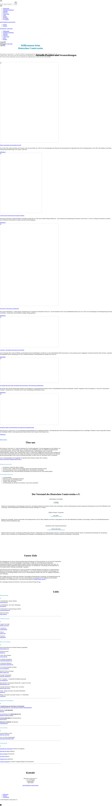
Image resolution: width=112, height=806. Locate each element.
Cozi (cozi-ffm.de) (4, 668)
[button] (30, 597)
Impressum (5, 794)
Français (5, 26)
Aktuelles (5, 34)
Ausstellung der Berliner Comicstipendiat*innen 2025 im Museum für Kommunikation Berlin (17, 427)
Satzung (5, 795)
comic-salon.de (3, 656)
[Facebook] (1, 805)
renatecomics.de (4, 602)
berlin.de (2, 711)
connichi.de (3, 696)
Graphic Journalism (4, 761)
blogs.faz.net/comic (4, 734)
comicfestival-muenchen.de (6, 664)
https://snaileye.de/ (4, 672)
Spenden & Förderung (8, 32)
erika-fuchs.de (3, 614)
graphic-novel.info (4, 625)
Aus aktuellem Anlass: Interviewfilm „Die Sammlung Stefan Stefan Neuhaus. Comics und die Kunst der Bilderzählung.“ (22, 385)
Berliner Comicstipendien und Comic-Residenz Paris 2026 (10, 145)
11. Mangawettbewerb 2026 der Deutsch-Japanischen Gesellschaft (12, 215)
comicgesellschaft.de (5, 610)
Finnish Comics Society (39, 579)
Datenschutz (6, 797)
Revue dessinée (3, 754)
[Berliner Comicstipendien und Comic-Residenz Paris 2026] (29, 142)
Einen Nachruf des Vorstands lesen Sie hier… (11, 459)
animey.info (3, 633)
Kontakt (5, 39)
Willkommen (6, 31)
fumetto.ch (2, 652)
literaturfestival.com (4, 684)
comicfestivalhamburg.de (6, 660)
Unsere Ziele (6, 36)
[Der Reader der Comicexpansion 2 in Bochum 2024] (29, 305)
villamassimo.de (4, 723)
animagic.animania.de (5, 676)
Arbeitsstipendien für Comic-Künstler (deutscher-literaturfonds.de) (16, 707)
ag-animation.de (4, 680)
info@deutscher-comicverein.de (7, 22)
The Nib (2, 756)
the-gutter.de (3, 606)
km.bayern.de (3, 719)
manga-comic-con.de (5, 688)
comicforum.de (3, 629)
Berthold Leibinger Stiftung (6, 715)
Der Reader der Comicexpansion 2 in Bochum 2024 (9, 308)
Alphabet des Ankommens (6, 748)
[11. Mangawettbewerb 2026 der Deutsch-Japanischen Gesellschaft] (21, 212)
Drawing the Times (4, 751)
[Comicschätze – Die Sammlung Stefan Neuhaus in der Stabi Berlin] (29, 347)
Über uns (5, 35)
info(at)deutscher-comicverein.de (30, 785)
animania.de (3, 637)
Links (4, 38)
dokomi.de (2, 692)
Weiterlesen (3, 152)
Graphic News (3, 759)
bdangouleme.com (4, 648)
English (5, 24)
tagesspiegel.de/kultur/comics (7, 738)
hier (39, 582)
